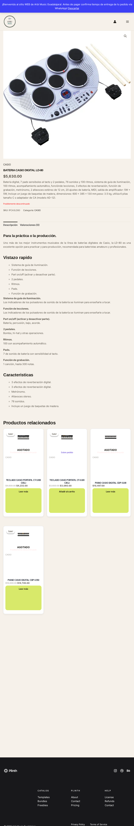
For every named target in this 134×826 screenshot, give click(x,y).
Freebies (43, 805)
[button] (125, 36)
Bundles (42, 801)
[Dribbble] (122, 770)
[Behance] (128, 770)
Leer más (23, 491)
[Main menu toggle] (127, 21)
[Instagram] (115, 770)
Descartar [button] (73, 8)
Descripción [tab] (10, 225)
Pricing (75, 805)
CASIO (7, 164)
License (109, 797)
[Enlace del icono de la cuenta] (114, 21)
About (74, 797)
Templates (44, 797)
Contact (75, 801)
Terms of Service (98, 824)
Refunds (109, 801)
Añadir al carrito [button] (67, 491)
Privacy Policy (78, 824)
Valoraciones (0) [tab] (30, 225)
